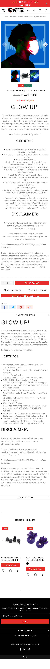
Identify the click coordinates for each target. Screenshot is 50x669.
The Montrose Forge (16, 10)
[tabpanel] (12, 552)
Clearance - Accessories (16, 16)
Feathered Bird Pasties (34, 558)
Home (6, 16)
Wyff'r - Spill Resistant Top (11, 558)
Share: (4, 303)
